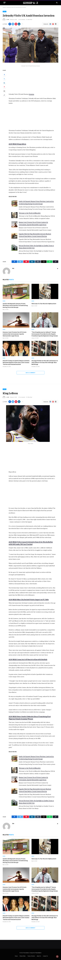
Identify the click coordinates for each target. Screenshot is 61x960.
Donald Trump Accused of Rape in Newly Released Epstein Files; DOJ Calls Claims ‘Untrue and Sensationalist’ (16, 362)
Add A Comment (30, 372)
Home (4, 7)
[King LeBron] (30, 423)
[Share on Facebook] (9, 24)
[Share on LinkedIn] (19, 24)
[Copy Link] (4, 95)
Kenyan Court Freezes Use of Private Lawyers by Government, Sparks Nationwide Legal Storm (14, 334)
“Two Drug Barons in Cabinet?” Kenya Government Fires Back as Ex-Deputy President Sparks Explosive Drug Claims (45, 334)
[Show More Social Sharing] (22, 24)
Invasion (31, 94)
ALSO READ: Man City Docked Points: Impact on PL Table (29, 599)
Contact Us (45, 956)
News (4, 11)
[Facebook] (4, 74)
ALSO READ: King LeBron (17, 144)
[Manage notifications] (57, 956)
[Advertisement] (34, 81)
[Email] (4, 91)
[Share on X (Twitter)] (13, 24)
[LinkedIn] (4, 82)
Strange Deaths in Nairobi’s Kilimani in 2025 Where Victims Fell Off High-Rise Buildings (45, 362)
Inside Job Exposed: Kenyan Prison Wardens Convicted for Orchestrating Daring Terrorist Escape (15, 305)
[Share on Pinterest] (16, 24)
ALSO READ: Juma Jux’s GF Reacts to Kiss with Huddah (28, 659)
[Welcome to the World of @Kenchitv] (14, 215)
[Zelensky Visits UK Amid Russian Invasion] (30, 46)
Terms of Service (31, 956)
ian (8, 19)
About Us (39, 956)
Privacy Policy (22, 956)
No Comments (22, 19)
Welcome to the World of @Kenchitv (30, 213)
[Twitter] (4, 78)
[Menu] (4, 2)
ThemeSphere (38, 952)
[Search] (57, 2)
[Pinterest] (4, 87)
